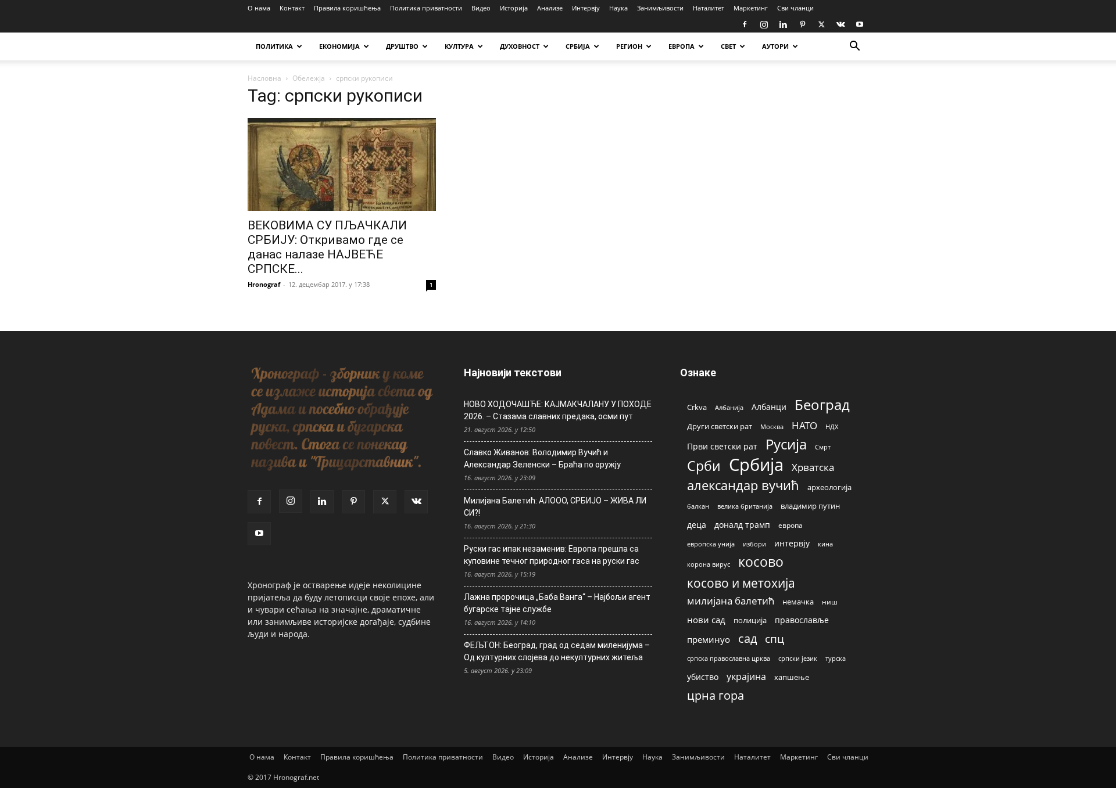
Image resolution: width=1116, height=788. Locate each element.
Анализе (550, 7)
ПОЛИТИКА (274, 46)
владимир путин (810, 506)
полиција (750, 620)
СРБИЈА (578, 46)
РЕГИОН (629, 46)
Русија (786, 444)
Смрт (823, 446)
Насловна (264, 78)
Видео (481, 7)
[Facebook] (744, 24)
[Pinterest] (802, 24)
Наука (618, 7)
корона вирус (708, 564)
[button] (854, 47)
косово (761, 562)
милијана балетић (730, 601)
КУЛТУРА (459, 46)
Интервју (586, 7)
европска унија (711, 543)
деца (696, 524)
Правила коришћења (347, 7)
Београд (822, 404)
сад (747, 638)
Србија (756, 465)
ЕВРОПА (681, 46)
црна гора (715, 695)
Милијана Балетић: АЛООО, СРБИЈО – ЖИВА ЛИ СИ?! (555, 506)
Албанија (729, 407)
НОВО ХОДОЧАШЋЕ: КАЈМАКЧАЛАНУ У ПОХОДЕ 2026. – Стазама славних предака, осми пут (558, 410)
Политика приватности (426, 7)
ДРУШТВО (402, 46)
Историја (514, 7)
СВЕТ (728, 46)
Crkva (697, 407)
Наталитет (708, 7)
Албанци (769, 406)
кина (825, 543)
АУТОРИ (775, 46)
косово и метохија (741, 583)
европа (790, 525)
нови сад (706, 619)
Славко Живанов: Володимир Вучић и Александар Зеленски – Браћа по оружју (542, 458)
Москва (772, 426)
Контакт (292, 7)
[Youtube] (859, 24)
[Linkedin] (783, 24)
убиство (702, 676)
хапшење (791, 677)
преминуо (708, 639)
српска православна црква (728, 658)
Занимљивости (660, 7)
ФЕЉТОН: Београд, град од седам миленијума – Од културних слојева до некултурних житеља (557, 651)
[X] (821, 24)
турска (835, 658)
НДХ (831, 426)
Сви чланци (795, 7)
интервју (792, 543)
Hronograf (264, 284)
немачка (798, 601)
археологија (829, 487)
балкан (698, 506)
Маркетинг (751, 7)
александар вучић (743, 485)
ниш (830, 602)
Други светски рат (719, 426)
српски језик (797, 658)
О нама (259, 7)
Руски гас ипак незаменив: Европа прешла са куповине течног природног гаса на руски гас (551, 555)
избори (754, 543)
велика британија (744, 506)
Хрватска (813, 467)
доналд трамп (742, 525)
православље (802, 619)
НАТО (804, 425)
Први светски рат (722, 446)
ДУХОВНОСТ (519, 46)
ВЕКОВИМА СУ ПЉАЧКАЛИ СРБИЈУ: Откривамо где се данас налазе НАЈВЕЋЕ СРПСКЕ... (327, 247)
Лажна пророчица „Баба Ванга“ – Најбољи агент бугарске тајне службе (557, 603)
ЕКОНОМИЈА (339, 46)
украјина (746, 677)
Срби (704, 466)
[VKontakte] (840, 24)
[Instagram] (763, 24)
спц (774, 638)
